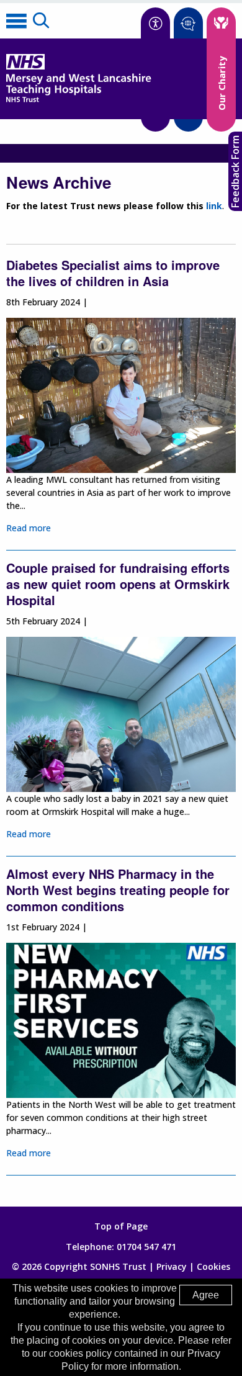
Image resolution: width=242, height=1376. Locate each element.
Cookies (213, 1266)
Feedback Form (235, 171)
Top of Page (121, 1226)
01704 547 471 (146, 1246)
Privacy (171, 1266)
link (214, 206)
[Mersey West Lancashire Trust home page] (78, 99)
